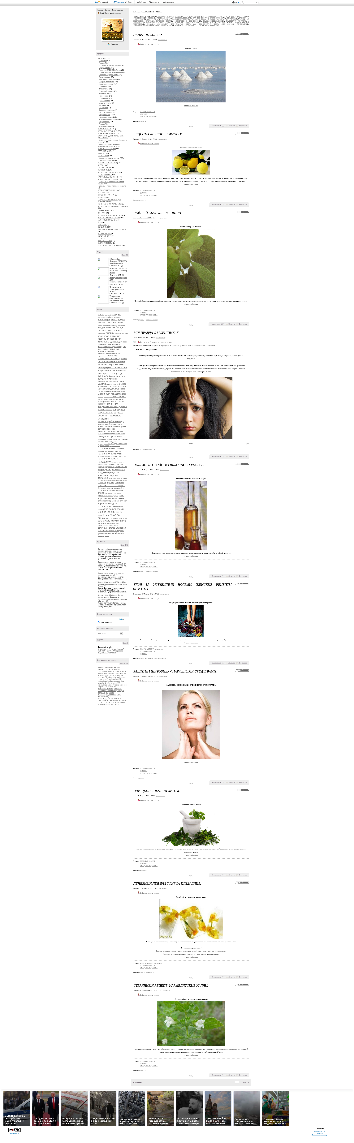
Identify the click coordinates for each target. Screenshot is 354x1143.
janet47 (105, 679)
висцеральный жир (105, 317)
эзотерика (121, 533)
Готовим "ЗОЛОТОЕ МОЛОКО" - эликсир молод (118, 270)
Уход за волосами (106, 117)
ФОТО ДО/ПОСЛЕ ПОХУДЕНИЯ (110, 245)
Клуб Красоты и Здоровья (98, 13)
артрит (107, 315)
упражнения (105, 498)
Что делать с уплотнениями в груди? (117, 289)
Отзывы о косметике (107, 160)
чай (115, 533)
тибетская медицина (111, 495)
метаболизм (114, 399)
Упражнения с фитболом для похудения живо (117, 298)
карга (117, 704)
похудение (104, 461)
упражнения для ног (117, 501)
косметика (111, 355)
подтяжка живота (104, 446)
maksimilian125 (115, 679)
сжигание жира (112, 486)
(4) (123, 303)
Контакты (319, 1133)
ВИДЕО (100, 165)
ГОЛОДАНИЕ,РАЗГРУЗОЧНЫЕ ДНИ (112, 229)
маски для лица (107, 393)
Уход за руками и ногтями (109, 119)
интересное (103, 346)
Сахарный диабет (106, 91)
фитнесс (115, 523)
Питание (102, 61)
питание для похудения (107, 442)
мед (108, 399)
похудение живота (117, 462)
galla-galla (117, 677)
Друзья (107, 10)
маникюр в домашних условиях (112, 386)
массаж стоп (102, 399)
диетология (101, 333)
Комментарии (117, 10)
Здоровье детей (105, 94)
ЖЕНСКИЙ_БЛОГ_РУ (106, 651)
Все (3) (125, 643)
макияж (102, 384)
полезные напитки (113, 451)
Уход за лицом (104, 115)
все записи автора (152, 44)
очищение (120, 433)
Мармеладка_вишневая (107, 695)
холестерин (113, 525)
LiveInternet (101, 2)
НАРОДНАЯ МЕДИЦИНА (107, 131)
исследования (114, 347)
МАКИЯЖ (101, 197)
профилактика (109, 467)
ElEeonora (102, 667)
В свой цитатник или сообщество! (200, 345)
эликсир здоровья (103, 536)
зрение (101, 344)
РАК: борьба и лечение (108, 79)
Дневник (242, 33)
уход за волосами (113, 509)
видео (117, 314)
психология (121, 466)
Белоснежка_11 (110, 687)
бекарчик (101, 704)
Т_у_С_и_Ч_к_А (104, 702)
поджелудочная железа (117, 444)
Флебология (103, 89)
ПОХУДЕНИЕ (103, 170)
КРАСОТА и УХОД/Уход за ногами (151, 649)
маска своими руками (111, 390)
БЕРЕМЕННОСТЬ (105, 236)
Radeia (100, 673)
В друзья (114, 44)
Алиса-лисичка (113, 685)
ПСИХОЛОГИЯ (104, 193)
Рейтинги (142, 2)
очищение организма (110, 436)
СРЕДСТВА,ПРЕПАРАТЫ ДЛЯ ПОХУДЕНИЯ (190, 18)
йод (120, 347)
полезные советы (108, 458)
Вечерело (118, 689)
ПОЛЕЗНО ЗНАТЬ (104, 129)
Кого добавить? (118, 649)
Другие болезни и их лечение (110, 72)
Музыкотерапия (105, 103)
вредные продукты (115, 319)
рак (99, 469)
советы (101, 490)
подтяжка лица (115, 446)
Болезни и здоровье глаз (109, 75)
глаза (109, 322)
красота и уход (112, 373)
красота (111, 367)
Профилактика (104, 68)
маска (101, 389)
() (223, 126)
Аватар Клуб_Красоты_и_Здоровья (112, 29)
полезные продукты (110, 453)
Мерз (119, 695)
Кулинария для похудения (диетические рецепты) (109, 145)
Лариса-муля (119, 691)
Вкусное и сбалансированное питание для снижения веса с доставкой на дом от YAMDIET (110, 551)
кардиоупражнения (105, 353)
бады (112, 315)
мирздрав (119, 651)
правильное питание (106, 464)
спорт (101, 493)
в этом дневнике (105, 623)
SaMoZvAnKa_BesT (111, 673)
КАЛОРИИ (102, 225)
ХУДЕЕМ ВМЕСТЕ (105, 211)
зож (125, 342)
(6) (123, 275)
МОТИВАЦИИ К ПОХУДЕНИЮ (109, 204)
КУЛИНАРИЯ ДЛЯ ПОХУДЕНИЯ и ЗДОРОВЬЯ (163, 22)
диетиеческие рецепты (105, 325)
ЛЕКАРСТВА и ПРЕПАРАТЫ (108, 179)
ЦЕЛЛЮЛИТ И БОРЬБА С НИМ (110, 215)
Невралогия (103, 108)
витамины (117, 317)
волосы (102, 319)
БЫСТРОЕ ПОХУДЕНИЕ (107, 220)
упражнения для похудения (107, 505)
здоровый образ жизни (109, 339)
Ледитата (101, 693)
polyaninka (109, 681)
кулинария (104, 376)
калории (110, 351)
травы (121, 495)
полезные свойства (118, 456)
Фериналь (121, 702)
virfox (108, 683)
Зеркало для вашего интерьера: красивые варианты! (111, 574)
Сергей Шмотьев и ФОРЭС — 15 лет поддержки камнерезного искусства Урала (112, 584)
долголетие (117, 333)
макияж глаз (111, 384)
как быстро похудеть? (112, 347)
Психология (103, 98)
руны (110, 478)
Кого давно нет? (104, 649)
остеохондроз (110, 434)
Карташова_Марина (106, 691)
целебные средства (116, 531)
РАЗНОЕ (101, 153)
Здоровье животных (106, 110)
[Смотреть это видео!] (104, 262)
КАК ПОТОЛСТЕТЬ (105, 243)
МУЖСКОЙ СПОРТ (105, 241)
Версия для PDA (319, 1131)
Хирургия (102, 105)
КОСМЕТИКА (103, 156)
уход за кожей (106, 512)
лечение (113, 379)
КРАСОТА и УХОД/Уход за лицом (151, 963)
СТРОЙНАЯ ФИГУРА (106, 195)
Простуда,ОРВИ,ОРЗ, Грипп (110, 70)
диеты (109, 333)
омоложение (109, 429)
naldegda (101, 681)
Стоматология (104, 77)
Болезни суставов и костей (109, 65)
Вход (130, 2)
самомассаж (110, 480)
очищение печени (105, 439)
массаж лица (119, 396)
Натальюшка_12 (104, 697)
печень (114, 439)
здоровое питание (109, 336)
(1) (123, 293)
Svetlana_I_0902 (107, 675)
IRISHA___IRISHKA (105, 669)
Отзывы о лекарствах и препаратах (113, 186)
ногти (100, 429)
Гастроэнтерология (106, 82)
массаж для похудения (105, 397)
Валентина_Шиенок (105, 689)
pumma (117, 681)
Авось (154, 2)
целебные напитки (106, 528)
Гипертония (103, 96)
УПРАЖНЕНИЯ (104, 151)
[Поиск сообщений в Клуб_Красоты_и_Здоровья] (121, 619)
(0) (125, 553)
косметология (104, 361)
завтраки (125, 333)
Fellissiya (109, 667)
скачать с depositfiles (115, 488)
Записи (100, 10)
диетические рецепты (110, 330)
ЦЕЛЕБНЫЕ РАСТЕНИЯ (107, 163)
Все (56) (125, 255)
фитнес (109, 523)
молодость (119, 401)
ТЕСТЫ (100, 238)
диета (120, 322)
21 (233, 1082)
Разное (102, 63)
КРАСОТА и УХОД (105, 112)
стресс (119, 493)
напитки (102, 403)
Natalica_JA (111, 671)
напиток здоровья (105, 410)
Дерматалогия (104, 101)
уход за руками (113, 521)
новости (102, 426)
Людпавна (110, 693)
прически (119, 464)
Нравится (231, 126)
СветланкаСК (103, 700)
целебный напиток (105, 533)
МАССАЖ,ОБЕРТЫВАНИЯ (108, 177)
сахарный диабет (121, 480)
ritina (122, 681)
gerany (123, 677)
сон (106, 490)
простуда (101, 467)
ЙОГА (100, 222)
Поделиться (243, 126)
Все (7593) (124, 663)
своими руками (106, 482)
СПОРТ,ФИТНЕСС (105, 175)
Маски (101, 314)
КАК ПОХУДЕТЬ (104, 168)
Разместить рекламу (319, 1135)
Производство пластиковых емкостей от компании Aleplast (110, 563)
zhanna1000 (115, 683)
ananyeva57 (102, 677)
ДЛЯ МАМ (101, 213)
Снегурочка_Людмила (117, 700)
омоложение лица (107, 431)
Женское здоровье (106, 84)
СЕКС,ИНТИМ (103, 227)
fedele (109, 677)
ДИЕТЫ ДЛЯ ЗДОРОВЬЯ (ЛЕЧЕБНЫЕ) (113, 206)
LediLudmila (102, 671)
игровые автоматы (112, 344)
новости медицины (116, 426)
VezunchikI (118, 675)
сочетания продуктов (115, 490)
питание (123, 439)
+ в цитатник (162, 40)
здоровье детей (117, 342)
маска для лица (111, 389)
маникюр (121, 384)
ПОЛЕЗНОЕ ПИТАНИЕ (106, 134)
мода (121, 399)
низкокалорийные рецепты (110, 424)
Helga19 (117, 667)
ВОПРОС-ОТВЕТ (104, 234)
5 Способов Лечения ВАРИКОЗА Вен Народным (118, 261)
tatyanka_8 (102, 683)
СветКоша (120, 698)
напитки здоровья (117, 406)
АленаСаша (102, 685)
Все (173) (124, 545)
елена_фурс (110, 704)
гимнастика (102, 323)
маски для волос (118, 391)
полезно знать (106, 448)
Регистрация (120, 2)
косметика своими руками (112, 358)
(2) (122, 266)
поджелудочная (103, 444)
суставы (101, 496)
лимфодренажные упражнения (108, 381)
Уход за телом (104, 122)
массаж (121, 394)
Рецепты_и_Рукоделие (107, 653)
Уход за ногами (105, 126)
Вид (237, 3)
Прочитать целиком (178, 345)
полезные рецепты (104, 456)
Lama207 (116, 669)
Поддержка (233, 2)
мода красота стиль (106, 401)
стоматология (111, 493)
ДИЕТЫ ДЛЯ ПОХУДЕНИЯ (108, 172)
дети (114, 322)
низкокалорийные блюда (111, 421)
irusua (100, 679)
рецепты (106, 469)
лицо (121, 381)
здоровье (103, 341)
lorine (142, 44)
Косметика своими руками (109, 158)
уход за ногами (113, 518)
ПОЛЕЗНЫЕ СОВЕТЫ (106, 149)
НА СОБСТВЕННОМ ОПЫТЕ (109, 218)
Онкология (103, 87)
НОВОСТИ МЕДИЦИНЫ (107, 190)
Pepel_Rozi (121, 671)
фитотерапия (103, 525)
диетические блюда (112, 327)
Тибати (113, 702)
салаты (115, 478)
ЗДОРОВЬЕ (102, 58)
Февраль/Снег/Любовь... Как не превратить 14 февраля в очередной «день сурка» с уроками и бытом (112, 598)
